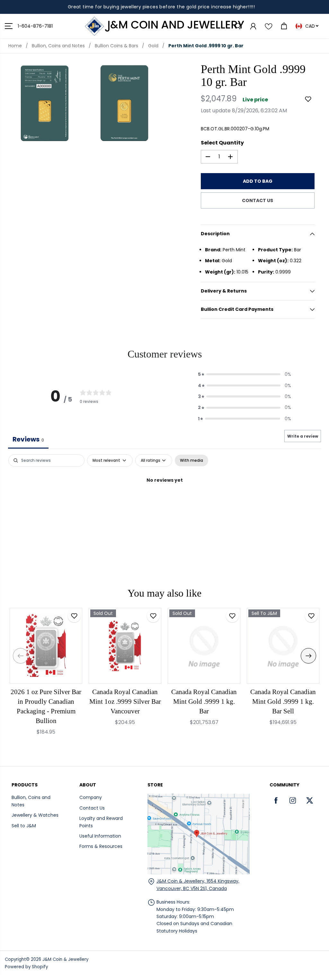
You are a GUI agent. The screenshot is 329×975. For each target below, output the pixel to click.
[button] (9, 26)
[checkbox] (191, 460)
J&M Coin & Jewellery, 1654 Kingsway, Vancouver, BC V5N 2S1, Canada (197, 884)
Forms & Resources (100, 846)
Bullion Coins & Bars (116, 45)
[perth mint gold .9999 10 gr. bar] (44, 103)
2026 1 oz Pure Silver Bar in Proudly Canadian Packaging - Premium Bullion (46, 706)
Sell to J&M (24, 825)
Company (90, 797)
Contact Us (92, 808)
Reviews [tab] (28, 439)
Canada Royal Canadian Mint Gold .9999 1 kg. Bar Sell (283, 701)
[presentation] (20, 656)
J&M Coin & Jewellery (65, 959)
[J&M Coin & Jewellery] (164, 26)
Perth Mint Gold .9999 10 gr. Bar (206, 45)
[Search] (237, 26)
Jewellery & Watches (35, 815)
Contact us (257, 200)
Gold (153, 45)
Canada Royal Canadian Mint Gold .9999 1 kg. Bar (204, 701)
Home (15, 45)
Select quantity (222, 142)
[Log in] (253, 26)
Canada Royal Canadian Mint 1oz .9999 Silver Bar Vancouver (125, 701)
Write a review (302, 436)
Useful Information (100, 836)
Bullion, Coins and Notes (58, 45)
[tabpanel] (164, 502)
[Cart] (284, 26)
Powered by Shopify (26, 967)
